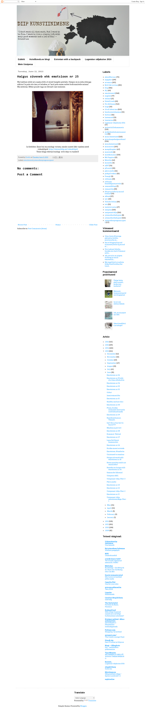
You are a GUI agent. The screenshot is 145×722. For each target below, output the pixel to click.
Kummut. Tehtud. (114, 434)
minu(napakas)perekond (115, 139)
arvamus (108, 82)
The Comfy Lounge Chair (115, 637)
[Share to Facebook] (60, 157)
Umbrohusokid (111, 555)
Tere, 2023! (109, 589)
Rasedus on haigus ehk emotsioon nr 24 (116, 468)
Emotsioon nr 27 (113, 437)
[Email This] (54, 157)
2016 (107, 342)
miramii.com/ (110, 635)
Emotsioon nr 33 (113, 386)
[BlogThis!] (56, 157)
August (110, 366)
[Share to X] (58, 157)
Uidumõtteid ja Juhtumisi (111, 542)
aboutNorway (110, 77)
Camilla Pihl (110, 582)
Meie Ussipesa (25, 64)
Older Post (93, 225)
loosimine (109, 120)
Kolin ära (108, 669)
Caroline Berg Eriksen (114, 598)
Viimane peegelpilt (112, 550)
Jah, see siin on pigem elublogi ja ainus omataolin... (113, 257)
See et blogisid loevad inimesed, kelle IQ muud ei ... (115, 244)
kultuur (108, 115)
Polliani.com (110, 630)
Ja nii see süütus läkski (119, 303)
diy (106, 90)
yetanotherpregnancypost (43, 160)
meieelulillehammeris (114, 127)
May (109, 505)
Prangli (108, 176)
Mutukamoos (110, 672)
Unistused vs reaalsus (115, 454)
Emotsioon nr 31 (113, 399)
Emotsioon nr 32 (113, 389)
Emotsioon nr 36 (113, 375)
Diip (106, 88)
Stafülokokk (109, 594)
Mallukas (109, 566)
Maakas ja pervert (114, 428)
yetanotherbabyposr (113, 215)
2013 (107, 351)
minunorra (109, 147)
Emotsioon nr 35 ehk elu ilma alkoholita (115, 379)
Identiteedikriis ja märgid (120, 324)
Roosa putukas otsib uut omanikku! (116, 464)
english (108, 96)
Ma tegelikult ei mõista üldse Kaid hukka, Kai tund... (114, 264)
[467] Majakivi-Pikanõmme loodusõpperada (111, 625)
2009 (107, 530)
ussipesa (108, 210)
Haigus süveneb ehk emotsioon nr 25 (115, 458)
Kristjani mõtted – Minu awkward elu (114, 620)
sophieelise (109, 679)
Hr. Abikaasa (110, 104)
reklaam (108, 179)
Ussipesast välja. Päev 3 (116, 479)
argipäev (108, 80)
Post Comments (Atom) (37, 229)
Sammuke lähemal (115, 473)
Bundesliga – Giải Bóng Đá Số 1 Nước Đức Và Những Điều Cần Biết (114, 570)
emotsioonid (28, 160)
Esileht (21, 59)
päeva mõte (109, 171)
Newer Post (22, 225)
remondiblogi (110, 186)
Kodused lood (110, 610)
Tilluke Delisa (110, 202)
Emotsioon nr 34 (113, 383)
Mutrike (108, 160)
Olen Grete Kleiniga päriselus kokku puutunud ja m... (113, 238)
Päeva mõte (111, 482)
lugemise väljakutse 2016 (115, 123)
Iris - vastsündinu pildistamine (111, 648)
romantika (109, 189)
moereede (109, 152)
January (110, 517)
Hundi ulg (109, 640)
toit (106, 204)
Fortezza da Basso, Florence (111, 606)
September (111, 363)
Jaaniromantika (113, 395)
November (111, 357)
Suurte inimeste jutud (114, 575)
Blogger (83, 706)
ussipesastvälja (111, 212)
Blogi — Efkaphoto (112, 646)
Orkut (109, 392)
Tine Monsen (110, 653)
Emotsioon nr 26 (113, 445)
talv (106, 199)
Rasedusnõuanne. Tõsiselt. (114, 419)
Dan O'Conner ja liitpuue (114, 642)
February (111, 514)
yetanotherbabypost (113, 218)
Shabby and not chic (115, 402)
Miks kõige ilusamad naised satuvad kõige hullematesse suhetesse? (114, 614)
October (110, 360)
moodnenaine (110, 155)
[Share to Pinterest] (62, 157)
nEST (107, 166)
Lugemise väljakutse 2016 (98, 59)
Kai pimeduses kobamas (115, 548)
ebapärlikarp (110, 667)
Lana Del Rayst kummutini (113, 441)
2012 (107, 521)
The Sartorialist (111, 603)
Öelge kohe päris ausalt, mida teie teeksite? (118, 283)
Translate (92, 701)
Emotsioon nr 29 (113, 415)
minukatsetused (111, 144)
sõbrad (107, 196)
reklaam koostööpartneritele (113, 183)
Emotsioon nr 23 (113, 485)
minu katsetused (111, 137)
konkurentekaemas (113, 112)
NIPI (107, 554)
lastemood (109, 117)
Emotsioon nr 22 (113, 488)
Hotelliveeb (110, 101)
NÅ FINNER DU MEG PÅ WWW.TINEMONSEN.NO (114, 656)
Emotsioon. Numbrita (115, 451)
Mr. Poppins (109, 157)
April (109, 508)
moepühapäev (111, 149)
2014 (107, 348)
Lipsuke (108, 593)
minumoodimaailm (113, 587)
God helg (108, 600)
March (110, 511)
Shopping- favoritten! (113, 632)
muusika (108, 163)
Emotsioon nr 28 (113, 431)
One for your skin (111, 584)
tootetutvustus (110, 207)
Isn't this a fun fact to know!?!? (115, 424)
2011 (107, 524)
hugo (107, 107)
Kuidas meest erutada (115, 448)
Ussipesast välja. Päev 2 (116, 491)
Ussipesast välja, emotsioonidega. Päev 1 (116, 499)
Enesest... (108, 662)
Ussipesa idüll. (113, 476)
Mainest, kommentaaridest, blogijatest (120, 293)
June (109, 372)
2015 (107, 345)
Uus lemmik (109, 545)
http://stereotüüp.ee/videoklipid (63, 149)
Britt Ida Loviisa (111, 85)
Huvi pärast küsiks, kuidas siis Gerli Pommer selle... (115, 251)
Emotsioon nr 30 (113, 405)
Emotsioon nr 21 (113, 494)
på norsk (108, 168)
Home (58, 225)
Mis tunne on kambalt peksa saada (113, 578)
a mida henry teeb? (113, 559)
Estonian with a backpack (67, 59)
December (111, 354)
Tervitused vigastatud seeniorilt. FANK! (113, 562)
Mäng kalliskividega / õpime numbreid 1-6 (113, 675)
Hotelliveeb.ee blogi (39, 59)
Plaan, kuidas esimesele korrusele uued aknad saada (116, 410)
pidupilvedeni (110, 174)
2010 (107, 527)
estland (108, 99)
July (109, 369)
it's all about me (111, 109)
